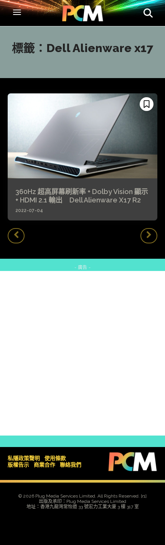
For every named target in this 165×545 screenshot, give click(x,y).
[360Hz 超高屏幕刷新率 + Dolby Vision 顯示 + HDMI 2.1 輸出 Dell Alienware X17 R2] (82, 135)
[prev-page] (16, 235)
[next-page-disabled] (148, 235)
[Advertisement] (82, 353)
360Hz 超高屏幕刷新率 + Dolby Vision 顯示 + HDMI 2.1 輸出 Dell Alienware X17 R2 (81, 196)
